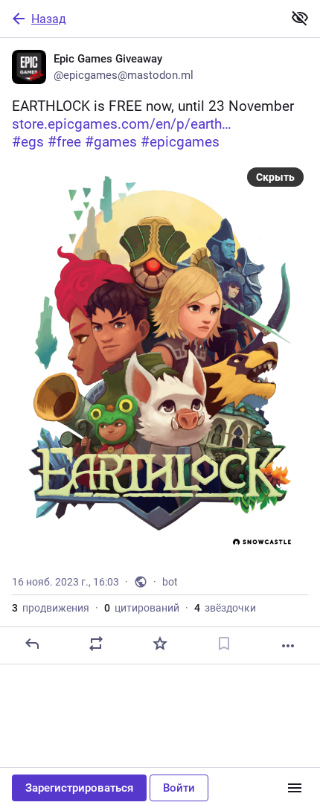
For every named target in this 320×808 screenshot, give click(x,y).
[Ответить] (32, 644)
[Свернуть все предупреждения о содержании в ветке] (300, 18)
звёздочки (225, 608)
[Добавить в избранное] (160, 644)
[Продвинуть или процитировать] (96, 644)
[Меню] (294, 788)
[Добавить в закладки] (224, 644)
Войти (179, 788)
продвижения (50, 608)
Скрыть (275, 177)
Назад (48, 19)
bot (170, 582)
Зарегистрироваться (79, 788)
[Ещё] (288, 646)
